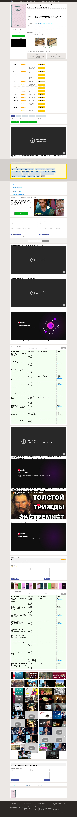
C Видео (59, 1)
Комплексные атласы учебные (15, 808)
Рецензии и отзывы (16, 188)
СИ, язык (11, 810)
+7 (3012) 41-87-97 (60, 663)
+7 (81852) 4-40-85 (60, 389)
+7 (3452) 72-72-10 (60, 374)
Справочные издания (56, 810)
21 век (43, 1)
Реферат (36, 23)
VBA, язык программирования (15, 806)
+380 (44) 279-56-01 (60, 607)
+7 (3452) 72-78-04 (59, 376)
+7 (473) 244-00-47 (60, 405)
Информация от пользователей (19, 192)
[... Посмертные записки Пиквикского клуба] (41, 586)
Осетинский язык (27, 808)
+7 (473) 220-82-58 (59, 414)
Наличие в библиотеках (17, 187)
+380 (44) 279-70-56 (60, 362)
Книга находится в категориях (18, 194)
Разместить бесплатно (44, 234)
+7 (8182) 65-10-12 (59, 383)
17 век (27, 1)
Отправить (47, 578)
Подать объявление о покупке (17, 221)
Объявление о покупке (17, 184)
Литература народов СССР (28, 803)
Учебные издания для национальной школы (59, 804)
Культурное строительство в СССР (30, 809)
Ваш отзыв (13, 565)
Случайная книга (49, 1)
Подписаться (45, 241)
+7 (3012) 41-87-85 (59, 418)
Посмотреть (41, 64)
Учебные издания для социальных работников (44, 807)
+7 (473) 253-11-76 (60, 411)
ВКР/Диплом (44, 23)
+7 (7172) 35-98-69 (60, 353)
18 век (31, 1)
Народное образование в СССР (29, 804)
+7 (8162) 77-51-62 (60, 395)
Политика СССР (55, 808)
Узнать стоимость (24, 121)
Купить (18, 36)
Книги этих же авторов (17, 186)
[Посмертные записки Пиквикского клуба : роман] (60, 586)
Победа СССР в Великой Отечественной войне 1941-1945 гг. (45, 809)
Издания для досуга (41, 803)
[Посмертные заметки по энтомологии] (19, 586)
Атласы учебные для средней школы (16, 807)
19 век (35, 1)
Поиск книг (22, 1)
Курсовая (40, 23)
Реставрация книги (38, 37)
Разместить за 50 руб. (16, 234)
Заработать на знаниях (40, 116)
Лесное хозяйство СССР (57, 809)
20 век (39, 1)
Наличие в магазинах (17, 191)
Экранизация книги (18, 47)
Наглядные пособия (13, 803)
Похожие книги (15, 190)
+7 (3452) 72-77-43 (59, 375)
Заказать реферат (15, 121)
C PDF (55, 1)
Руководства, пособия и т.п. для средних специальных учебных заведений (31, 807)
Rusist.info (14, 1)
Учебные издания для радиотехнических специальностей (59, 806)
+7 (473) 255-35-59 (59, 412)
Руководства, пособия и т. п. (43, 810)
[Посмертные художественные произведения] (38, 586)
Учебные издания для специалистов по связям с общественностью (59, 812)
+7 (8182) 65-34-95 (60, 382)
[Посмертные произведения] (23, 586)
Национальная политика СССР (15, 804)
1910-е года (28, 785)
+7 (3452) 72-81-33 (59, 377)
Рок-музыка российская (28, 811)
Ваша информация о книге (16, 768)
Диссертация (50, 23)
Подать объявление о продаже (45, 221)
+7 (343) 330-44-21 (60, 369)
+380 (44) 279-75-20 (60, 361)
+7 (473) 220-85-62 (59, 413)
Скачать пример (33, 121)
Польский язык (41, 804)
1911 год (13, 785)
